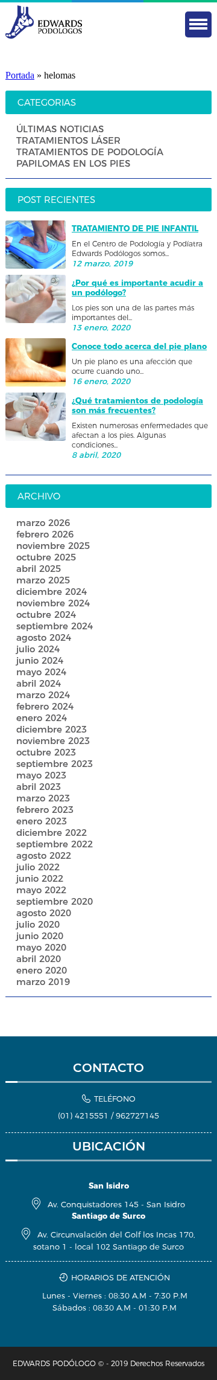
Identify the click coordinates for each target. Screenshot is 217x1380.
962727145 (137, 1115)
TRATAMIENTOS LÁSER (68, 140)
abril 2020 (38, 958)
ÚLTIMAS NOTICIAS (60, 129)
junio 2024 (39, 660)
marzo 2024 (43, 695)
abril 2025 (38, 568)
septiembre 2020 (54, 901)
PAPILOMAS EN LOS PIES (73, 163)
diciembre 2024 (51, 591)
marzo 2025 (43, 580)
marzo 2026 (43, 522)
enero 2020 (41, 970)
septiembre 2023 (54, 763)
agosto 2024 (43, 637)
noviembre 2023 (53, 740)
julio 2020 (38, 924)
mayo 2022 (41, 890)
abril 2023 (38, 786)
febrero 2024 (45, 706)
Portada (19, 75)
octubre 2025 (46, 557)
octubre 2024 (46, 614)
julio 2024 (38, 649)
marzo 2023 (43, 798)
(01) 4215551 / (87, 1115)
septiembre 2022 (54, 844)
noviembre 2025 (53, 545)
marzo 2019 (43, 981)
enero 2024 (41, 718)
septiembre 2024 (54, 626)
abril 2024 (38, 683)
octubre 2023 (46, 752)
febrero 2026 (45, 534)
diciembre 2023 (51, 729)
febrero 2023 (45, 809)
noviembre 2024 (53, 603)
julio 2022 (38, 867)
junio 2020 (39, 936)
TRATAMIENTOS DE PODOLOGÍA (89, 152)
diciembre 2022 (51, 832)
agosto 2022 (43, 855)
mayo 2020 (41, 947)
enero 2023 (41, 821)
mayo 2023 (41, 775)
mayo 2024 (41, 672)
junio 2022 (39, 878)
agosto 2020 (43, 913)
